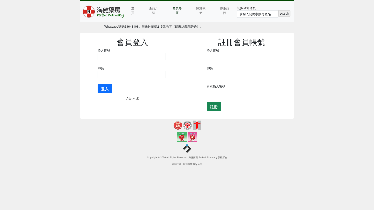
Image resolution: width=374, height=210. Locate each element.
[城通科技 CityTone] (187, 149)
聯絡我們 (224, 10)
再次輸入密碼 (216, 86)
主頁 (132, 10)
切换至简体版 (246, 8)
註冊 (214, 106)
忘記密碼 (132, 98)
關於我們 (201, 10)
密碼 (101, 68)
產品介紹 (153, 10)
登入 (105, 88)
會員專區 (177, 10)
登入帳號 (104, 50)
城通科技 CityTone (192, 163)
